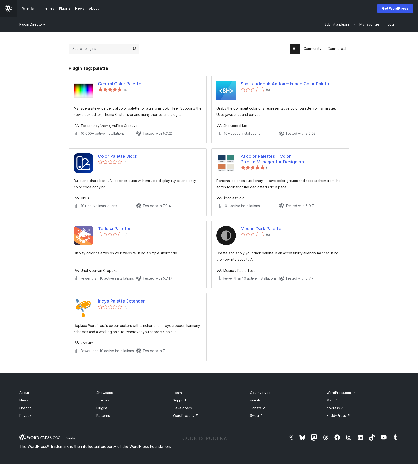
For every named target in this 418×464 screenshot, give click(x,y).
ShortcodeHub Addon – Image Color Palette (286, 83)
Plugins (102, 408)
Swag (256, 415)
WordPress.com (341, 393)
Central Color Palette (119, 83)
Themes (102, 400)
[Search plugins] (134, 49)
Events (255, 400)
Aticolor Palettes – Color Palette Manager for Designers (272, 159)
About (24, 393)
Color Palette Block (117, 156)
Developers (182, 408)
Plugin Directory (32, 24)
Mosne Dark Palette (261, 228)
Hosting (25, 408)
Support (179, 400)
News (23, 400)
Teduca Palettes (115, 228)
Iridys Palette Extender (121, 301)
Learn (177, 393)
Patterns (103, 415)
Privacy (25, 415)
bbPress (335, 408)
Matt (332, 400)
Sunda (70, 438)
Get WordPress (395, 8)
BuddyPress (338, 415)
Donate (258, 408)
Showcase (104, 393)
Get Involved (260, 393)
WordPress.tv (186, 415)
